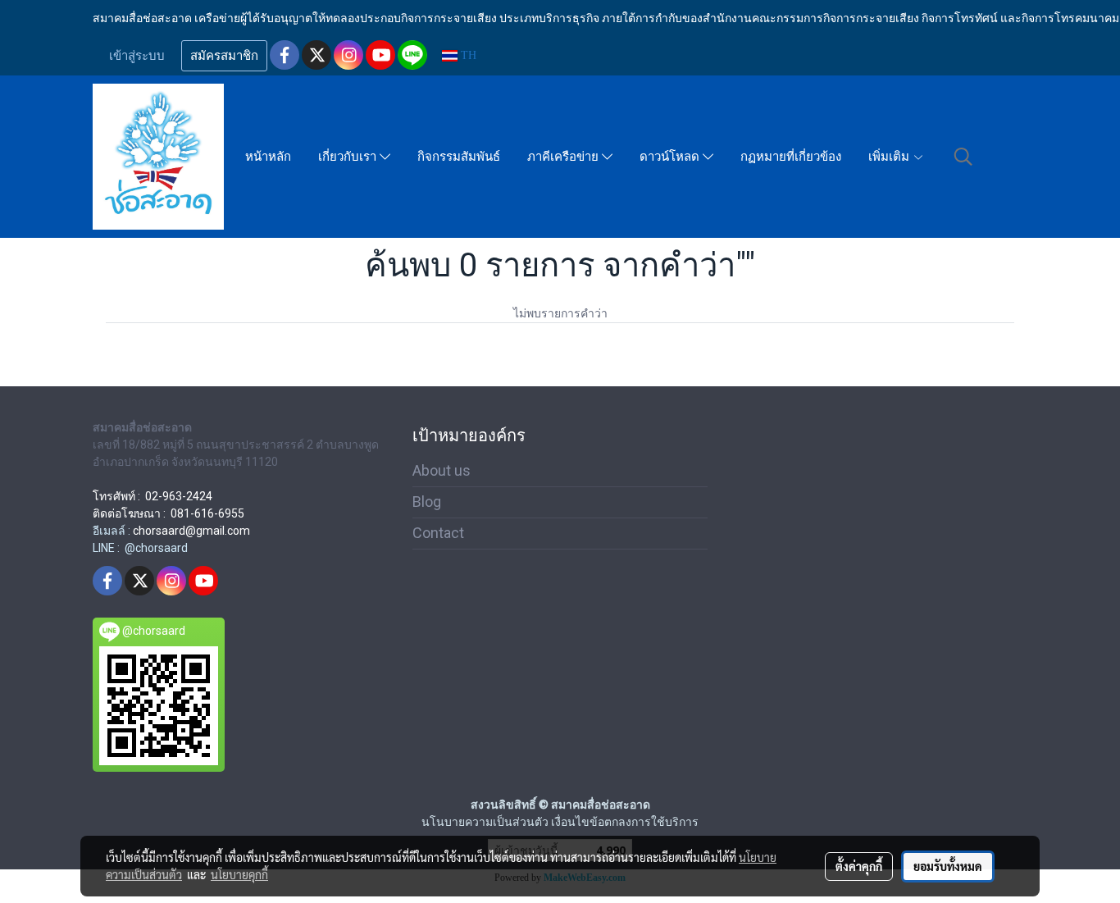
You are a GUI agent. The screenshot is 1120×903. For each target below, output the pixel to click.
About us (441, 470)
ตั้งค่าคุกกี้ (858, 866)
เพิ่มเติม (890, 156)
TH (467, 55)
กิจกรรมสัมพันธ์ (458, 156)
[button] (963, 156)
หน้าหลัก (268, 156)
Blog (426, 501)
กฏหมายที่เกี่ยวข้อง (790, 156)
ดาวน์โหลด (671, 156)
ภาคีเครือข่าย (564, 156)
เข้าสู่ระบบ (137, 55)
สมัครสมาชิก (224, 55)
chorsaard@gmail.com (191, 530)
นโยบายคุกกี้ (239, 874)
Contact (438, 532)
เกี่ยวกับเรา (349, 156)
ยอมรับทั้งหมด (947, 866)
